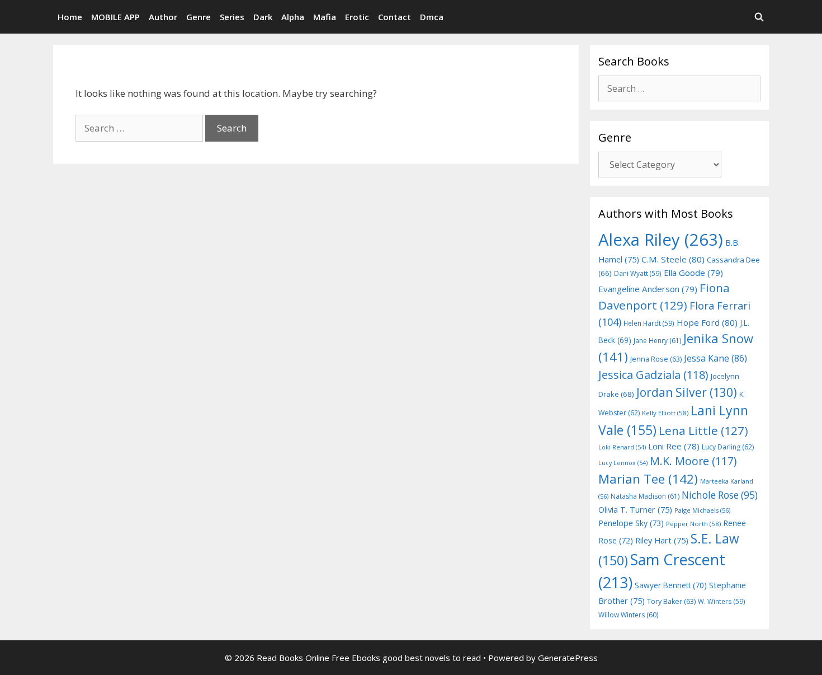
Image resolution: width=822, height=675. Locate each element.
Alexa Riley (660, 239)
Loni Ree (674, 446)
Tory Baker (671, 601)
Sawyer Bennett (671, 585)
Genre (198, 16)
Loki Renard (622, 447)
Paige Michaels (702, 510)
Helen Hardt (648, 322)
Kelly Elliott (665, 413)
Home (70, 16)
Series (232, 16)
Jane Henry (657, 340)
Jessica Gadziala (653, 374)
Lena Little (703, 430)
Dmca (431, 16)
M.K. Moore (693, 460)
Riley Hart (661, 540)
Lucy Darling (728, 447)
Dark (262, 16)
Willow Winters (628, 615)
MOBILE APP (115, 16)
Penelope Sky (631, 523)
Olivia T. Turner (635, 509)
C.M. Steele (673, 259)
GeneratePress (568, 657)
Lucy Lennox (623, 463)
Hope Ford (707, 322)
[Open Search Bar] (759, 17)
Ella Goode (693, 272)
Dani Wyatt (638, 273)
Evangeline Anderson (647, 288)
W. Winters (721, 601)
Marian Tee (648, 478)
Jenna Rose (656, 359)
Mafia (324, 16)
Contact (394, 16)
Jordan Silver (686, 392)
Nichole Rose (720, 495)
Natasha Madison (645, 496)
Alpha (292, 16)
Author (163, 16)
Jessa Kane (715, 358)
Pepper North (693, 523)
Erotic (357, 16)
